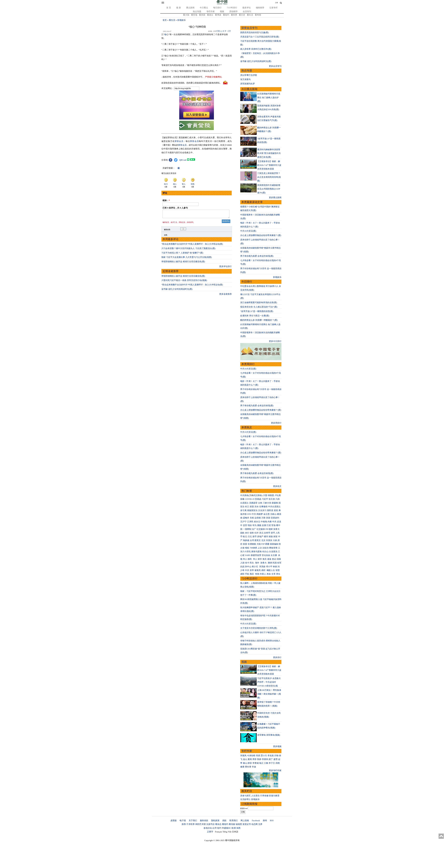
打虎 (269, 525)
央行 (247, 533)
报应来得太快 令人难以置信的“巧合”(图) (258, 307)
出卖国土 (244, 503)
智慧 (278, 570)
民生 (252, 563)
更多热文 (277, 486)
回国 (279, 559)
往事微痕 (263, 506)
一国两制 (247, 529)
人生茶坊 (255, 795)
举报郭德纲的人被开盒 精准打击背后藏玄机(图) (183, 261)
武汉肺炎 (257, 495)
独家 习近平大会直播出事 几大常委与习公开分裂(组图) (186, 257)
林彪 (275, 566)
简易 (258, 755)
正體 (276, 2)
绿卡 (247, 563)
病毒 (242, 499)
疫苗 (252, 506)
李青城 (255, 763)
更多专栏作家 (275, 770)
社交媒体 (261, 529)
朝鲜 (271, 529)
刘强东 (269, 540)
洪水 (256, 506)
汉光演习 (262, 510)
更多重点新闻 (275, 197)
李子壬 (272, 763)
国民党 (270, 510)
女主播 (274, 555)
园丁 (271, 759)
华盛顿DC (226, 828)
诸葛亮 (257, 570)
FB (266, 529)
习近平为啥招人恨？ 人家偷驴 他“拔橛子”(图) (182, 253)
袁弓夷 (243, 510)
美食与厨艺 (245, 795)
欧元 (245, 536)
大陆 (259, 544)
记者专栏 (273, 7)
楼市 (266, 536)
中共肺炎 (244, 495)
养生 (278, 574)
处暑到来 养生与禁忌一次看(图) (254, 315)
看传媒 (232, 824)
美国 (268, 518)
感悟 (242, 574)
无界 (260, 824)
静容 (250, 763)
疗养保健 (264, 795)
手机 (247, 574)
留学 (260, 559)
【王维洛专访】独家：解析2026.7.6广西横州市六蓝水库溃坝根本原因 (269, 165)
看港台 (210, 15)
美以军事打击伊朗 (248, 75)
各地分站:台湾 (210, 828)
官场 (273, 525)
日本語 (235, 832)
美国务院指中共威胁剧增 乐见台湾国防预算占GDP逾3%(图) (268, 189)
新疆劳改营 (256, 555)
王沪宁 (243, 521)
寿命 (269, 574)
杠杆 (256, 533)
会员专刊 (247, 11)
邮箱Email (244, 808)
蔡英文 (257, 540)
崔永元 (257, 521)
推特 (265, 820)
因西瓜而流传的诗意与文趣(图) (254, 32)
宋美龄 (262, 566)
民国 (275, 563)
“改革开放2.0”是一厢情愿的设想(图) (256, 311)
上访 (260, 548)
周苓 (254, 759)
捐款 (224, 820)
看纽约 (226, 15)
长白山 (265, 551)
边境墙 (257, 518)
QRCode (183, 160)
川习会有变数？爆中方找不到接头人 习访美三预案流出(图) (188, 248)
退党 (276, 510)
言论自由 (266, 555)
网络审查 (273, 548)
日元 (250, 536)
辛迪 (254, 767)
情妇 (250, 525)
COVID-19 (249, 499)
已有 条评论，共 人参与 (175, 208)
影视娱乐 (181, 20)
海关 (264, 559)
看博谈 (218, 15)
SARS (247, 555)
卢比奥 (278, 495)
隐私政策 (215, 820)
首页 (165, 20)
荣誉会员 (179, 141)
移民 (250, 559)
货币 (273, 533)
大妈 (275, 540)
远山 (245, 759)
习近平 (265, 499)
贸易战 (258, 499)
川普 (265, 495)
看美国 (202, 15)
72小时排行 (232, 7)
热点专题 (197, 11)
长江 (247, 506)
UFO (249, 514)
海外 (257, 563)
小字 (229, 31)
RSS (272, 820)
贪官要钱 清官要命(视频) (268, 735)
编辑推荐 (260, 7)
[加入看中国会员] (196, 119)
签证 (274, 559)
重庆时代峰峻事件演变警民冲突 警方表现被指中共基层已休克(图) (269, 153)
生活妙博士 (245, 799)
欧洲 (234, 828)
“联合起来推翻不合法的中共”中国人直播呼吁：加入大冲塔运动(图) (192, 244)
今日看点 (204, 7)
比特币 (267, 533)
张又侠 (272, 499)
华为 (254, 525)
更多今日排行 (275, 341)
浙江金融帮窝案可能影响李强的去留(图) (258, 302)
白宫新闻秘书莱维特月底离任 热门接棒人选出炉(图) (268, 97)
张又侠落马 (245, 79)
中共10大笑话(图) (248, 231)
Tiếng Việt (227, 832)
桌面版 (173, 820)
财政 (271, 536)
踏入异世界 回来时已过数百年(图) (255, 49)
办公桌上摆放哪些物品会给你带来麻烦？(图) (260, 235)
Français (218, 832)
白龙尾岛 (273, 551)
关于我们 (193, 820)
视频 (222, 11)
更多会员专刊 (275, 66)
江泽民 (250, 521)
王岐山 (273, 514)
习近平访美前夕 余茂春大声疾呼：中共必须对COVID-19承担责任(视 (269, 682)
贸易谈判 (275, 518)
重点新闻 (190, 7)
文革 (273, 574)
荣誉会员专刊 (249, 27)
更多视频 (277, 746)
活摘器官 (253, 503)
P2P (263, 544)
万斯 (263, 518)
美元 (261, 533)
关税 (252, 518)
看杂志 (218, 824)
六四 (277, 499)
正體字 (210, 832)
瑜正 (261, 763)
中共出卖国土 (274, 506)
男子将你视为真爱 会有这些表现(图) (256, 256)
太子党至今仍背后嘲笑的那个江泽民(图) (258, 628)
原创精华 (233, 11)
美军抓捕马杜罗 (247, 84)
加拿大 (276, 529)
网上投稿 (245, 820)
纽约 (219, 828)
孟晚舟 (246, 518)
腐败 (259, 525)
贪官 (245, 525)
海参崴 (246, 540)
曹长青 (248, 767)
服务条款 (204, 820)
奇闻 (257, 574)
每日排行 (217, 7)
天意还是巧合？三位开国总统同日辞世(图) (259, 37)
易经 (263, 570)
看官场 (194, 15)
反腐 (264, 525)
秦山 (245, 763)
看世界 (234, 15)
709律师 (253, 548)
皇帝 (252, 570)
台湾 (252, 540)
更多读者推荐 (225, 294)
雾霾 (267, 544)
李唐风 (265, 759)
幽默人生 (271, 570)
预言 (252, 574)
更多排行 (277, 657)
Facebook (256, 820)
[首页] (222, 4)
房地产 (260, 536)
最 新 (178, 7)
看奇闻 (258, 15)
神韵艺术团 (200, 824)
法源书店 (210, 824)
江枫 (266, 763)
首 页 (168, 7)
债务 (252, 533)
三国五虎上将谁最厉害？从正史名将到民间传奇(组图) (269, 177)
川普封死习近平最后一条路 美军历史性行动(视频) (184, 280)
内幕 (270, 521)
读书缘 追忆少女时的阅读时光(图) (177, 289)
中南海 (264, 521)
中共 (254, 514)
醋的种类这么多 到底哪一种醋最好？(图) (259, 320)
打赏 (218, 31)
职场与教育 (274, 795)
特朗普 (271, 495)
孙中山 (248, 566)
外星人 (263, 574)
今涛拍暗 (251, 755)
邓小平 (269, 566)
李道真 (271, 755)
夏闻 (250, 759)
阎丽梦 (260, 514)
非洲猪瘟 (252, 544)
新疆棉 (275, 503)
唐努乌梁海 (256, 551)
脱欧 (242, 533)
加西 (238, 828)
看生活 (250, 15)
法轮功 (265, 548)
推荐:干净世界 (188, 824)
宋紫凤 (243, 755)
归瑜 (276, 755)
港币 (254, 536)
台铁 (260, 503)
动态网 (254, 824)
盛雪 (275, 759)
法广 (254, 529)
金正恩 (266, 514)
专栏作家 (210, 11)
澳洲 (270, 563)
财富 (275, 536)
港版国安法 (252, 510)
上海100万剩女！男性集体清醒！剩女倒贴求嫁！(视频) (269, 694)
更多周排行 (276, 423)
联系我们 (233, 820)
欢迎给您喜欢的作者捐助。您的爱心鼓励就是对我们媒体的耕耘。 (191, 83)
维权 (247, 548)
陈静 (259, 759)
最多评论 (246, 7)
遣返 (269, 559)
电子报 (183, 820)
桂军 (279, 563)
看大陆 (186, 15)
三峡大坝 (267, 503)
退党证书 (246, 824)
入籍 (242, 563)
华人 (245, 559)
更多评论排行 (225, 266)
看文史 (242, 15)
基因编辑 (274, 544)
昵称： (166, 200)
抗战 (242, 566)
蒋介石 (255, 566)
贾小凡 (264, 755)
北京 (263, 540)
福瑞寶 (239, 824)
